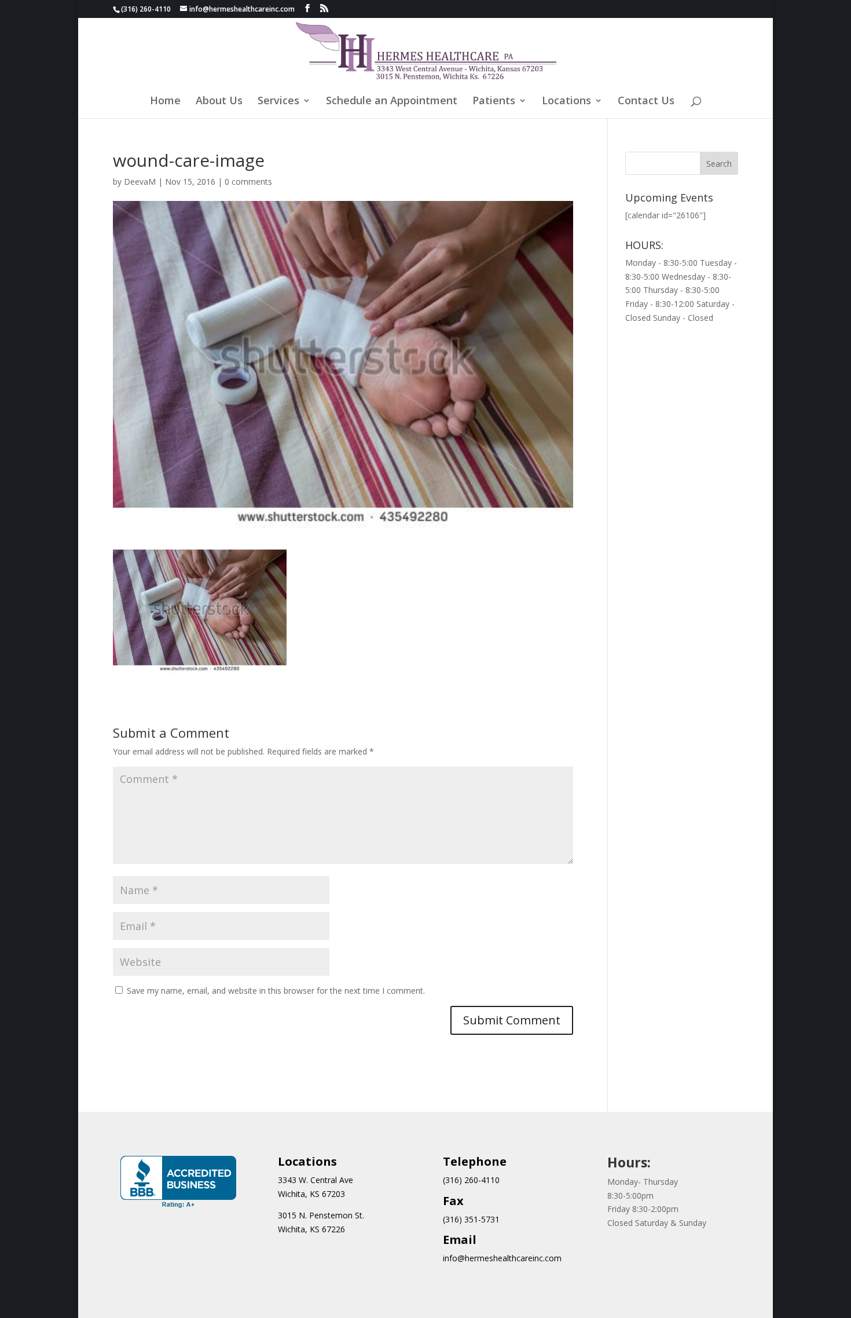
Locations (566, 101)
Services (278, 101)
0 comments (248, 181)
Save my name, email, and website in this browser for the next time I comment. (276, 990)
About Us (219, 101)
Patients (493, 101)
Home (165, 101)
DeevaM (140, 181)
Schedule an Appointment (391, 101)
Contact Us (646, 101)
